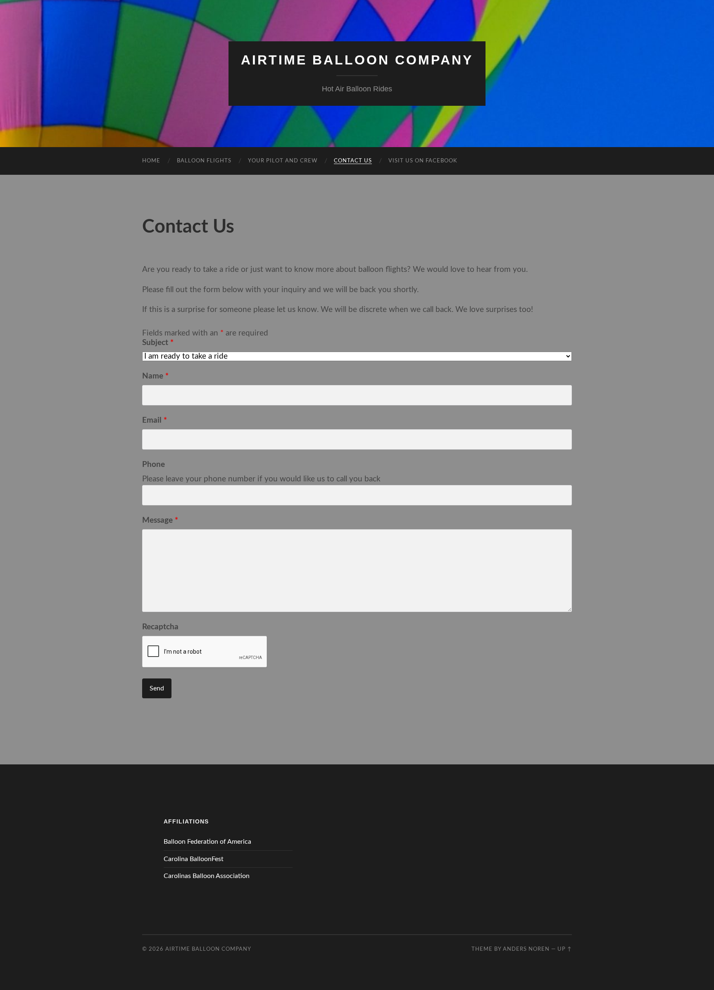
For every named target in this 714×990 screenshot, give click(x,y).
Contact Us (353, 161)
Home (151, 161)
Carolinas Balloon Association (207, 876)
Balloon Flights (204, 161)
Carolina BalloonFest (194, 859)
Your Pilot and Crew (282, 161)
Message (160, 520)
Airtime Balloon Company (357, 59)
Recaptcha (160, 627)
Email (154, 420)
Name (155, 376)
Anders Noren (526, 949)
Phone (153, 465)
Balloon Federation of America (207, 841)
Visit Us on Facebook (422, 161)
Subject (158, 343)
